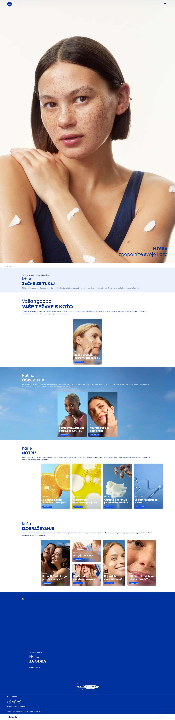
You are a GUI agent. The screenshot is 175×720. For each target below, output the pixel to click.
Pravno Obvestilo (37, 711)
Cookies (9, 711)
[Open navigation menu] (165, 4)
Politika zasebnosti (18, 711)
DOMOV (9, 266)
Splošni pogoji (28, 711)
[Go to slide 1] (85, 512)
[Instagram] (14, 701)
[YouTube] (19, 701)
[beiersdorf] (13, 717)
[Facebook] (9, 701)
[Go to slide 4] (89, 512)
